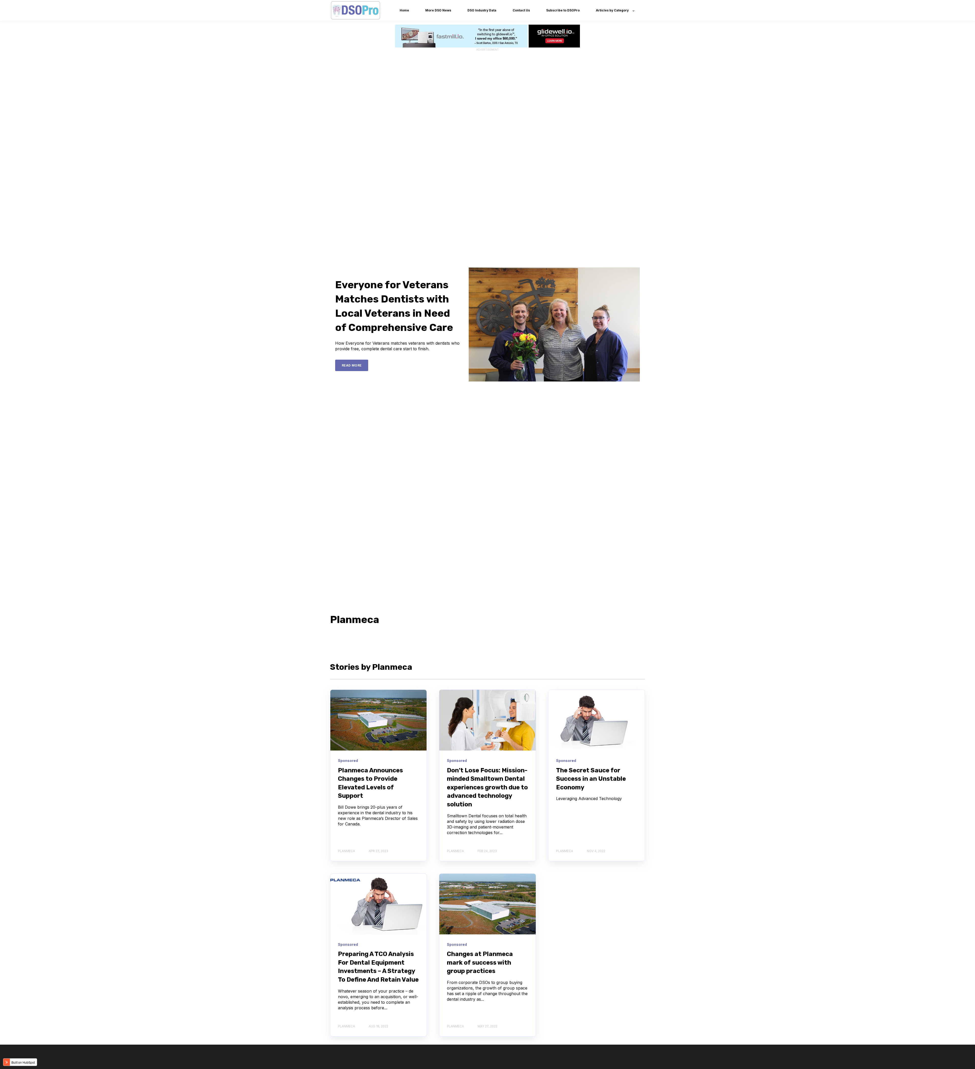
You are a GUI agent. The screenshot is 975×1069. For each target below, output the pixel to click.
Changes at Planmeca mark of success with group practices (480, 962)
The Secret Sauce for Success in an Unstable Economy (591, 779)
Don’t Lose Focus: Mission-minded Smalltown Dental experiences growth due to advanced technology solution (487, 787)
